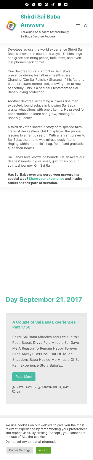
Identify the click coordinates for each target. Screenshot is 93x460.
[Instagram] (40, 4)
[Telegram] (53, 4)
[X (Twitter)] (33, 4)
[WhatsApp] (59, 4)
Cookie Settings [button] (19, 450)
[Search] (85, 26)
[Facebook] (27, 4)
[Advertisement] (46, 235)
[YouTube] (65, 4)
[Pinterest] (46, 4)
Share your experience (46, 179)
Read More (25, 375)
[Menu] (78, 26)
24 (18, 391)
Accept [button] (43, 450)
